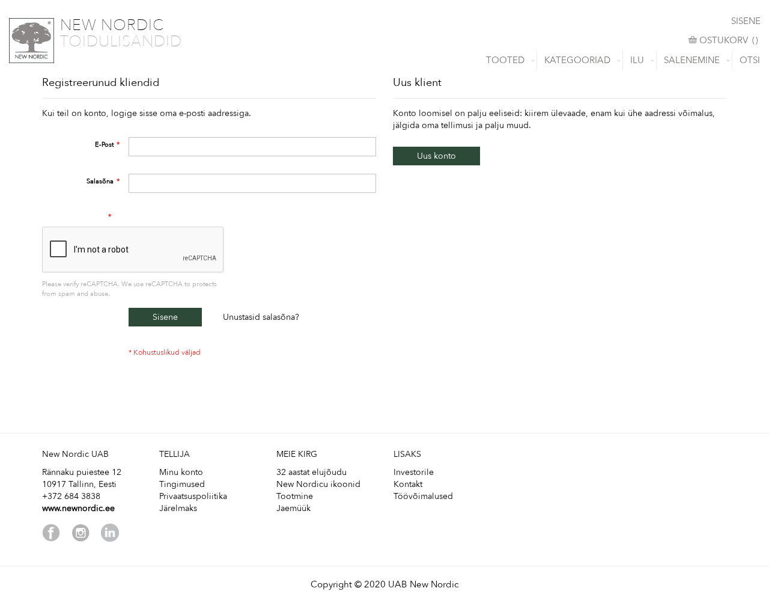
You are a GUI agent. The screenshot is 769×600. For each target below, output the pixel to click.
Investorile (414, 472)
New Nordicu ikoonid (318, 484)
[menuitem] (507, 60)
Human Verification (75, 216)
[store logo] (31, 40)
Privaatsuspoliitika (193, 496)
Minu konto (181, 472)
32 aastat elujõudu (311, 472)
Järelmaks (178, 508)
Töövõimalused (423, 496)
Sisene (746, 21)
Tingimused (182, 484)
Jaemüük (293, 508)
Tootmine (294, 496)
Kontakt (408, 484)
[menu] (384, 60)
